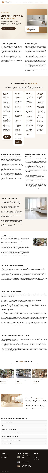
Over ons (36, 2)
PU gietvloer (4, 457)
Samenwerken (36, 459)
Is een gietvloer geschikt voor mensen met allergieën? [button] (12, 440)
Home (17, 2)
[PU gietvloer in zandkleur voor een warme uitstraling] (39, 373)
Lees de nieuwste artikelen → (8, 28)
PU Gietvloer (31, 2)
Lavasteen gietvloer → (7, 137)
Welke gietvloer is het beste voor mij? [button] (9, 429)
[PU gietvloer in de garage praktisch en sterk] (23, 373)
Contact (41, 2)
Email (35, 455)
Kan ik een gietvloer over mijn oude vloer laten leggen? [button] (12, 432)
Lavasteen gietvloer (23, 2)
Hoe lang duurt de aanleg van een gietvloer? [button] (10, 436)
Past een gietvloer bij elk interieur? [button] (8, 443)
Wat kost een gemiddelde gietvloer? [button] (8, 422)
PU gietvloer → (18, 142)
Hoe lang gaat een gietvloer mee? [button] (8, 425)
